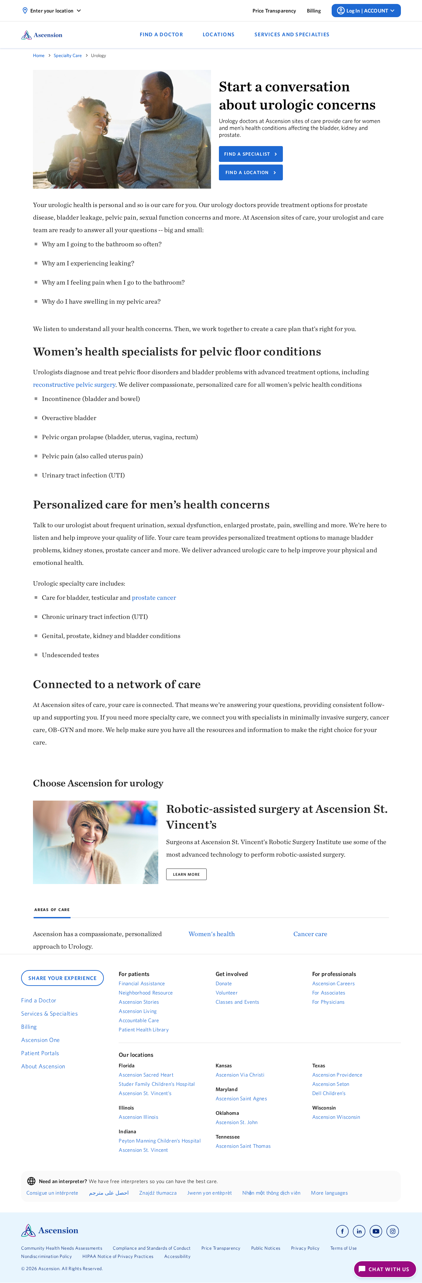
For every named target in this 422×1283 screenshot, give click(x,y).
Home (39, 55)
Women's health (212, 934)
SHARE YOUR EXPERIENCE (62, 978)
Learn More (186, 874)
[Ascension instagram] (392, 1231)
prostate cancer (154, 597)
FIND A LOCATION (247, 172)
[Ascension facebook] (342, 1231)
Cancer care (310, 934)
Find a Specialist (247, 154)
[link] (274, 11)
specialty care (68, 55)
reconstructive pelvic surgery (74, 384)
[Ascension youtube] (376, 1231)
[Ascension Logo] (49, 1235)
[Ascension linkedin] (359, 1231)
